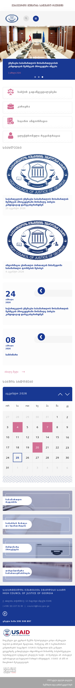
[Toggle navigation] (26, 18)
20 (37, 447)
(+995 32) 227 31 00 (13, 606)
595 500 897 (24, 621)
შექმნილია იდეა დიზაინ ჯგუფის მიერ (57, 685)
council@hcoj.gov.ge (38, 606)
